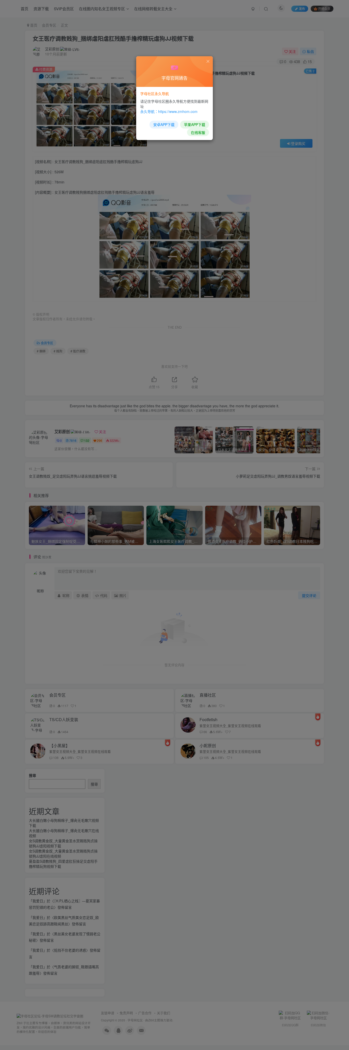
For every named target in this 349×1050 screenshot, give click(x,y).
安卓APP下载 (164, 124)
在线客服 (198, 132)
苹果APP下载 (194, 124)
